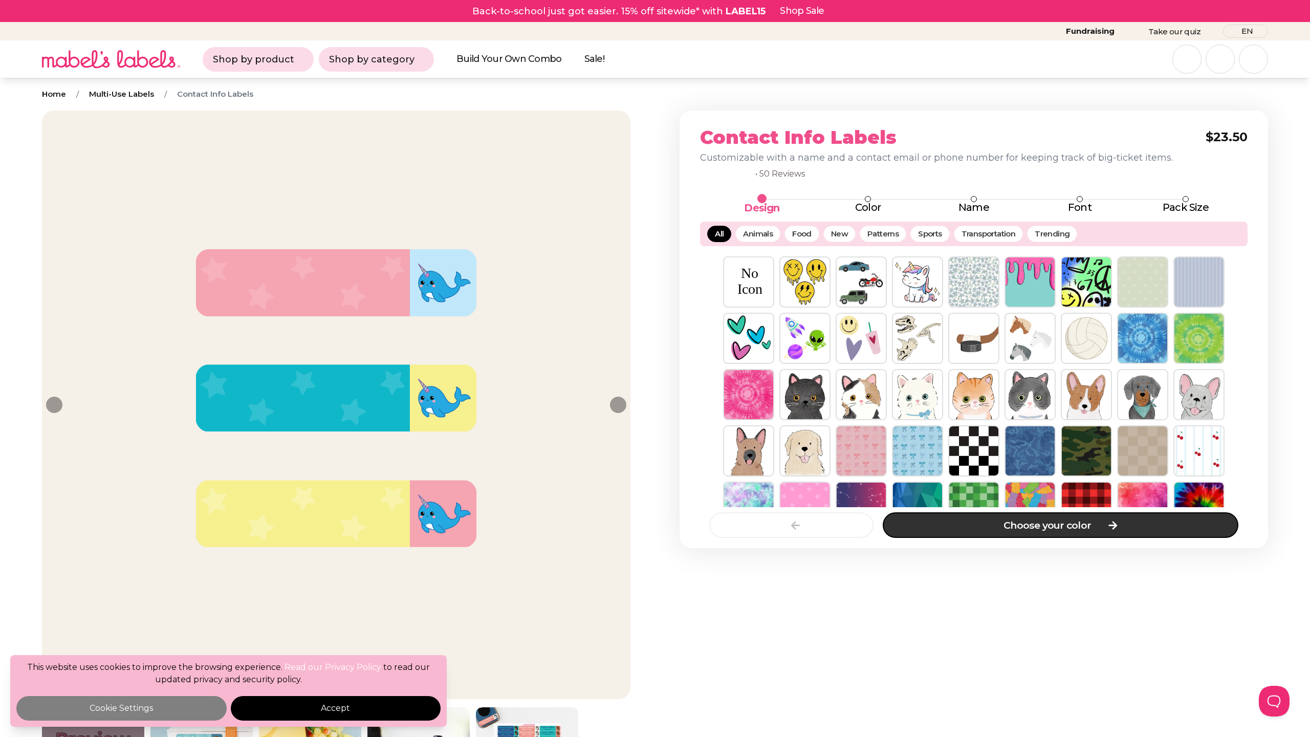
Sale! (594, 58)
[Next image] (618, 405)
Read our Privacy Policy (333, 667)
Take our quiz (1174, 31)
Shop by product (253, 59)
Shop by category (371, 59)
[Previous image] (54, 405)
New (839, 234)
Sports (930, 234)
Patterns (883, 234)
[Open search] (1187, 59)
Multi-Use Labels (121, 94)
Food (802, 234)
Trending (1052, 234)
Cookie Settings (121, 708)
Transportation (989, 234)
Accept (335, 708)
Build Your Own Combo (509, 58)
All (719, 234)
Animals (758, 234)
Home (54, 94)
